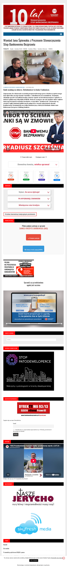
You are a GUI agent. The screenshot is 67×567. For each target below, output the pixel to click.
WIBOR (50, 49)
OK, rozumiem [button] (33, 560)
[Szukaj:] (31, 339)
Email (14, 423)
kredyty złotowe (42, 49)
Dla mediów (6, 549)
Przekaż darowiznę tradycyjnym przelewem (20, 214)
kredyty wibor (32, 49)
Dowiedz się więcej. (57, 558)
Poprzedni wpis (27, 157)
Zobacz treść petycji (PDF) (34, 250)
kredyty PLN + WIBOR (21, 49)
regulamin (46, 565)
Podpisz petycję (34, 238)
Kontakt (5, 545)
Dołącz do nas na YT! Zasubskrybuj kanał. (15, 479)
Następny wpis (40, 157)
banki (11, 49)
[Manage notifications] (63, 558)
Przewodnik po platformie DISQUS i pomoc (14, 552)
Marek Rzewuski (20, 87)
